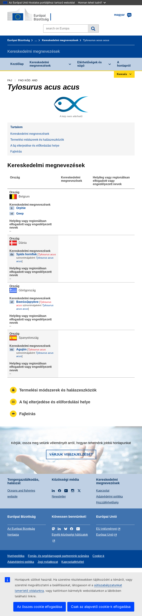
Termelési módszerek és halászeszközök (37, 139)
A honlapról (124, 64)
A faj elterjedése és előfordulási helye (34, 145)
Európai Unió (105, 534)
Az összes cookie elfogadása (39, 607)
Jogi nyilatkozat (48, 561)
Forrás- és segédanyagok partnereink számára (58, 556)
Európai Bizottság (18, 40)
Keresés (93, 28)
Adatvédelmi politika (109, 496)
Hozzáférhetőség (107, 502)
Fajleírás (16, 151)
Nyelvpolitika (15, 556)
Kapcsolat (102, 490)
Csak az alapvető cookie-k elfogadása (101, 607)
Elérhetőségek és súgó (89, 64)
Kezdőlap (17, 64)
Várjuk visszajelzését (71, 454)
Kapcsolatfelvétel (72, 561)
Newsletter (59, 496)
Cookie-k (98, 556)
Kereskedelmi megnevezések (60, 40)
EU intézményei (106, 528)
